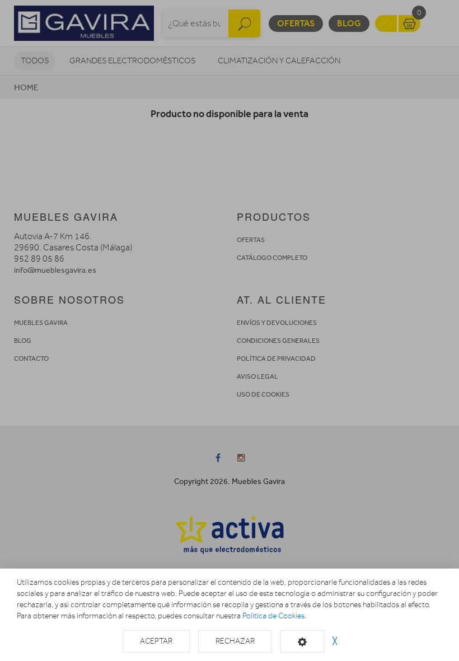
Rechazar (235, 641)
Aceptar (156, 641)
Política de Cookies (273, 616)
